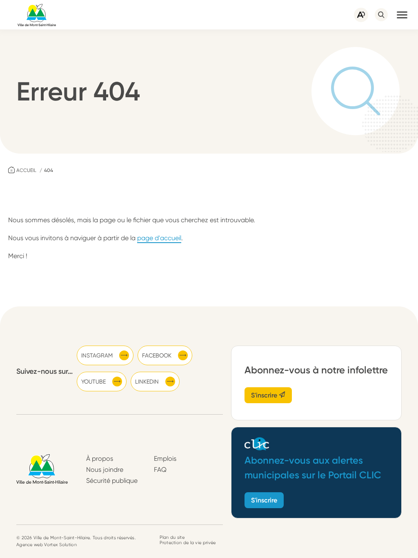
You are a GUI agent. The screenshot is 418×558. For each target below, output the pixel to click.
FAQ (160, 469)
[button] (402, 15)
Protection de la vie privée (188, 542)
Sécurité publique (112, 480)
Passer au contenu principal (41, 4)
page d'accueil (159, 238)
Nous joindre (104, 469)
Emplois (165, 458)
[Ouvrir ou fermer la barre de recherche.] (381, 14)
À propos (99, 458)
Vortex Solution (60, 544)
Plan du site (172, 537)
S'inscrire (265, 395)
